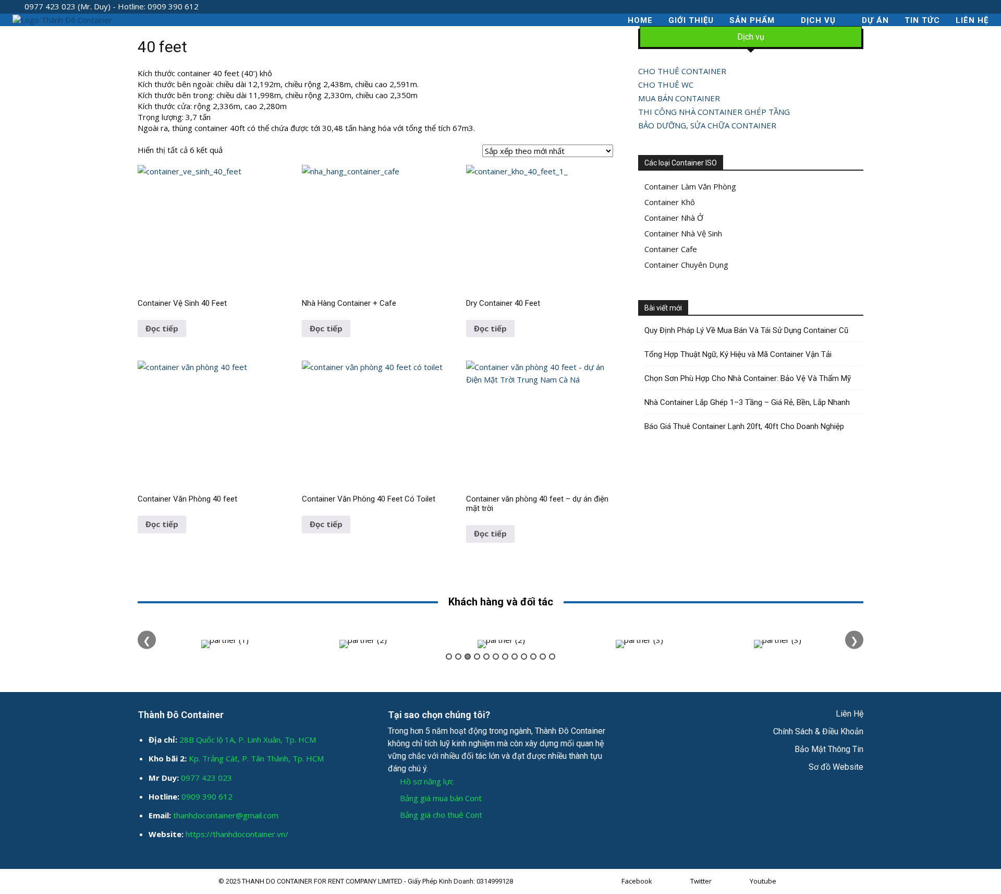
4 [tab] (477, 656)
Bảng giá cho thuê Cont (441, 814)
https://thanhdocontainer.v (233, 834)
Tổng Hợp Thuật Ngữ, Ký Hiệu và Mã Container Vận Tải (738, 354)
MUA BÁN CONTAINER (679, 98)
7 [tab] (505, 656)
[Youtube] (740, 881)
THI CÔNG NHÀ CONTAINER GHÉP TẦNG (714, 111)
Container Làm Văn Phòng (690, 186)
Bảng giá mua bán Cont (441, 798)
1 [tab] (449, 656)
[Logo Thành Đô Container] (62, 20)
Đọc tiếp (161, 328)
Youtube (763, 881)
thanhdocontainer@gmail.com (225, 815)
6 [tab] (496, 656)
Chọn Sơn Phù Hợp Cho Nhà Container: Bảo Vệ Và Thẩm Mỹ (747, 378)
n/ (284, 834)
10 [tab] (533, 656)
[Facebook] (611, 881)
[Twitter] (680, 881)
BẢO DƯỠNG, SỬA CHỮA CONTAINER (707, 125)
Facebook (636, 881)
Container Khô (669, 202)
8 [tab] (514, 656)
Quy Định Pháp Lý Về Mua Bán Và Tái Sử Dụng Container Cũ (746, 330)
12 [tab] (552, 656)
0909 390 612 (207, 796)
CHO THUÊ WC (665, 84)
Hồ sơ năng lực (427, 781)
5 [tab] (486, 656)
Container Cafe (670, 249)
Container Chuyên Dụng (686, 264)
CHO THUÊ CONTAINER (682, 71)
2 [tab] (458, 656)
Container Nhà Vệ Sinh (683, 233)
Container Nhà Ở (673, 217)
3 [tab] (468, 656)
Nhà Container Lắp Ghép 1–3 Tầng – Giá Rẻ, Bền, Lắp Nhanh (747, 402)
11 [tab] (543, 656)
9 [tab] (524, 656)
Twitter (701, 881)
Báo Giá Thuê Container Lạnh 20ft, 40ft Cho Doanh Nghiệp (744, 426)
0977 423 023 (206, 777)
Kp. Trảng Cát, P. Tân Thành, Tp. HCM (256, 758)
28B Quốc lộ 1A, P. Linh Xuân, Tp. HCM (247, 739)
